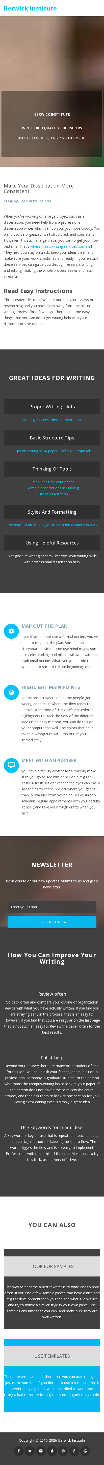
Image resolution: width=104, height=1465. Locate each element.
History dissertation (52, 494)
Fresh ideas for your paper (52, 482)
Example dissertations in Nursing (52, 488)
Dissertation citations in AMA (74, 524)
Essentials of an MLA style (27, 524)
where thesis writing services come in (60, 246)
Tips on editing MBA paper (36, 450)
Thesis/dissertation (65, 419)
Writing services (36, 419)
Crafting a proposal (74, 450)
